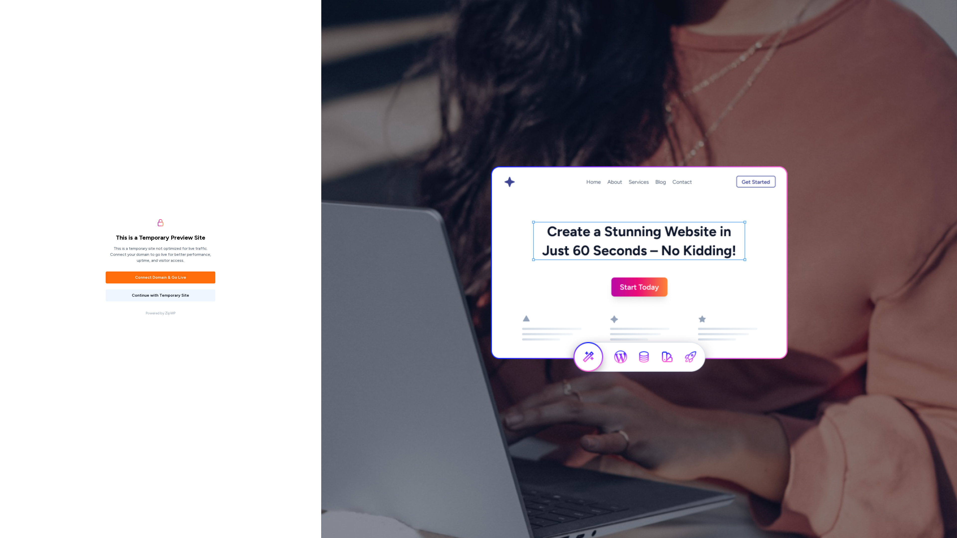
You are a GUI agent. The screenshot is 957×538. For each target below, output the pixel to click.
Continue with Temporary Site (160, 295)
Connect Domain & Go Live (160, 277)
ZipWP (170, 313)
